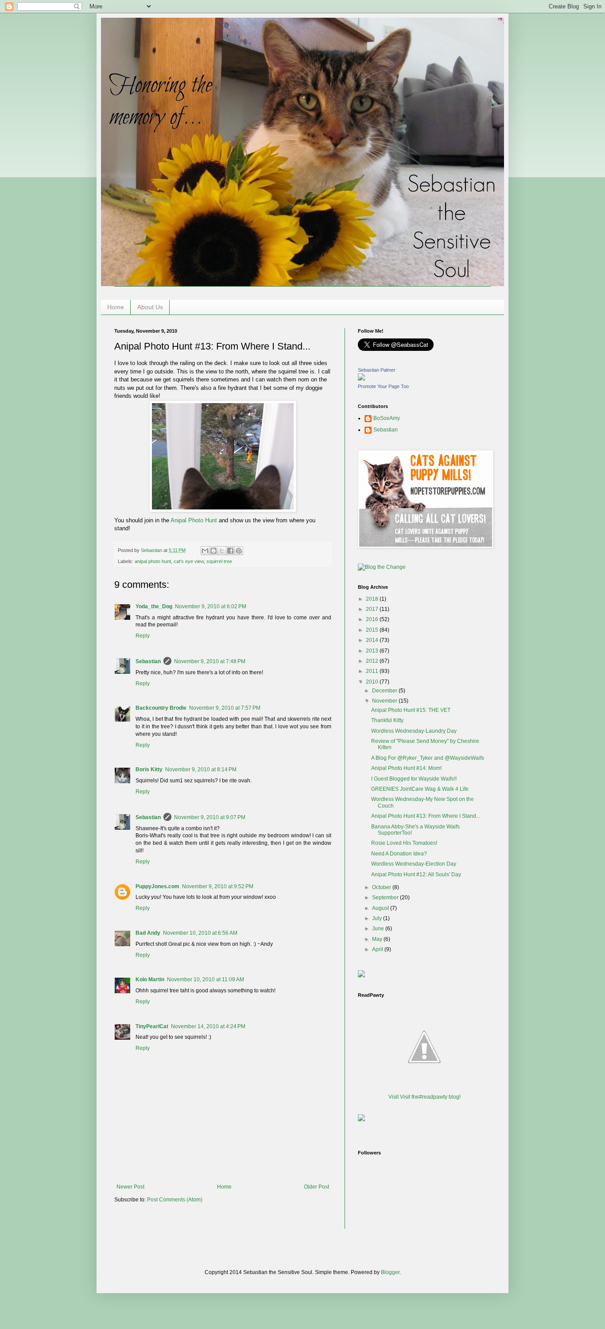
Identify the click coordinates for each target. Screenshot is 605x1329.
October (382, 887)
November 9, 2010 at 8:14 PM (201, 769)
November (385, 701)
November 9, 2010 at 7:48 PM (209, 661)
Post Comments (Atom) (174, 1200)
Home (115, 307)
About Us (150, 307)
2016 (373, 619)
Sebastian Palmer (377, 370)
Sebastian (148, 661)
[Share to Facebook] (230, 550)
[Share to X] (221, 550)
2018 (373, 599)
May (378, 939)
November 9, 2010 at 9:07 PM (209, 817)
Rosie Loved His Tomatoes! (404, 843)
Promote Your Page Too (383, 386)
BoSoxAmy (386, 418)
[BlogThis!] (213, 550)
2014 (373, 640)
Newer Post (130, 1187)
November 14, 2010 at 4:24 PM (208, 1026)
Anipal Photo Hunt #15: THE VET (410, 710)
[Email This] (205, 550)
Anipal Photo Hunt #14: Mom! (406, 768)
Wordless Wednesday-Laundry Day (414, 731)
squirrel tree (219, 561)
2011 (373, 671)
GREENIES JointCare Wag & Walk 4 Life (420, 789)
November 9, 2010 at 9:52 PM (217, 886)
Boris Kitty (149, 769)
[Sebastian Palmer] (361, 379)
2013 (373, 651)
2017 (373, 609)
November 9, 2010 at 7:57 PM (224, 708)
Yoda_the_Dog (154, 606)
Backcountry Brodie (161, 708)
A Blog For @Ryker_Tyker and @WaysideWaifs (427, 758)
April (378, 949)
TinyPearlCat (152, 1026)
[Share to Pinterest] (238, 550)
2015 (373, 630)
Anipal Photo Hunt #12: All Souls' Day (416, 874)
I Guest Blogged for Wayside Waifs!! (414, 779)
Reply (143, 636)
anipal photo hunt (153, 561)
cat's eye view (189, 561)
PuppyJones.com (157, 886)
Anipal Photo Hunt (194, 520)
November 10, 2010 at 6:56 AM (200, 933)
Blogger (390, 1272)
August (381, 908)
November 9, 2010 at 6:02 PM (210, 606)
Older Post (316, 1187)
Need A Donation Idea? (399, 854)
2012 (373, 661)
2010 (373, 682)
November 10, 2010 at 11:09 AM (205, 979)
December (385, 691)
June (378, 928)
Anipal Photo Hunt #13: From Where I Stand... (425, 816)
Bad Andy (148, 933)
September (386, 897)
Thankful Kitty (387, 720)
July (377, 918)
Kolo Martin (150, 979)
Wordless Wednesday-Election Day (413, 864)
